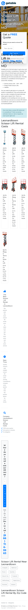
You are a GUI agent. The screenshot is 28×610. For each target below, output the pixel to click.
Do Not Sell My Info (11, 608)
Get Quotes (5, 496)
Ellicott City (5, 576)
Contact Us (4, 603)
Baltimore (14, 568)
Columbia (12, 572)
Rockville (4, 584)
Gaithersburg (5, 580)
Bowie (4, 572)
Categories (11, 603)
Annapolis (5, 568)
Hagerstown (16, 580)
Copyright (3, 608)
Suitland (13, 584)
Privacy (24, 606)
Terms (19, 606)
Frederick (14, 576)
